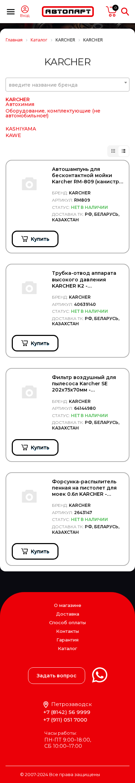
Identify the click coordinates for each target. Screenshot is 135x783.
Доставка (67, 614)
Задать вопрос (56, 676)
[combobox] (67, 84)
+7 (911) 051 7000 (65, 719)
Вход (24, 16)
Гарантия (67, 639)
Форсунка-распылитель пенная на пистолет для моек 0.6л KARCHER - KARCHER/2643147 (84, 487)
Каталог (67, 648)
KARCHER (18, 99)
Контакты (67, 631)
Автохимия (20, 104)
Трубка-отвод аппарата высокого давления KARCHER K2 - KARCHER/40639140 (84, 279)
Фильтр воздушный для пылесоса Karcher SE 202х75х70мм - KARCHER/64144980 (84, 383)
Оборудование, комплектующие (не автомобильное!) (53, 113)
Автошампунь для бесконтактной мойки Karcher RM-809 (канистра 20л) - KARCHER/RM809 (87, 175)
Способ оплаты (67, 622)
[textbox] (67, 85)
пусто (111, 11)
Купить (40, 239)
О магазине (67, 605)
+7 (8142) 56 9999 (66, 712)
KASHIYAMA (21, 129)
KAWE (13, 135)
